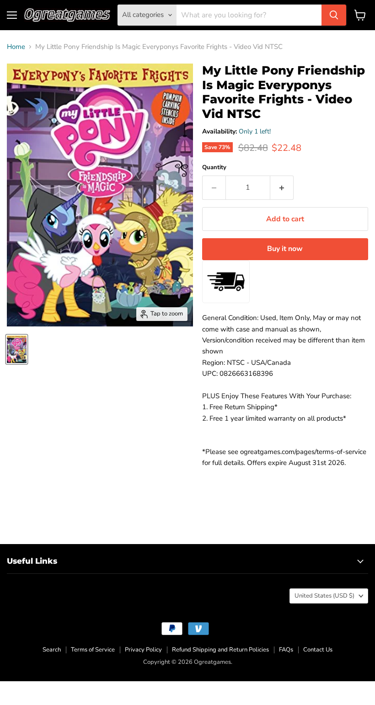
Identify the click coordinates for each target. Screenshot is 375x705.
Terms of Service (93, 650)
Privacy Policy (143, 650)
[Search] (333, 15)
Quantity (214, 167)
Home (16, 47)
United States (324, 596)
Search (52, 650)
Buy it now (285, 249)
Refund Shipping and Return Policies (220, 650)
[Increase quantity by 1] (282, 187)
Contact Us (317, 650)
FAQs (286, 650)
